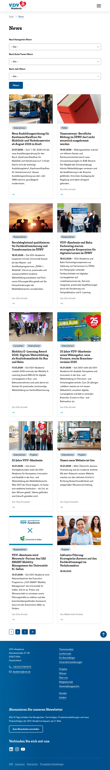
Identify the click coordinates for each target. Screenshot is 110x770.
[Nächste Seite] (25, 631)
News (21, 16)
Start (11, 16)
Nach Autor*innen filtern (21, 54)
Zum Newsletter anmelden (26, 729)
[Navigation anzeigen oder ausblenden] (99, 5)
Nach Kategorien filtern (20, 39)
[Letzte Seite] (33, 631)
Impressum (20, 764)
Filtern (16, 85)
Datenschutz (32, 764)
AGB (11, 764)
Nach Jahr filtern (17, 68)
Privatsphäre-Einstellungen (52, 764)
